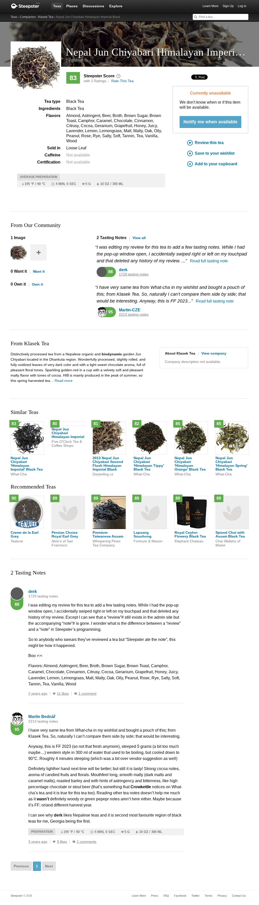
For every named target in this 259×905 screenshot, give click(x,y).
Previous (21, 866)
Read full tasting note (209, 261)
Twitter (195, 895)
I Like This (54, 693)
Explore (115, 6)
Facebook (180, 895)
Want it (39, 271)
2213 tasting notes (133, 314)
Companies (28, 17)
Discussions (93, 6)
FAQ (166, 895)
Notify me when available (210, 121)
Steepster (28, 6)
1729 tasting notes (133, 274)
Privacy (222, 895)
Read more (64, 381)
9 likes (62, 842)
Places (72, 6)
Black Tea (75, 101)
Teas (57, 6)
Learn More (211, 6)
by (78, 60)
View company (213, 353)
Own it (37, 284)
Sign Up (228, 6)
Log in (242, 6)
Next (49, 866)
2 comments (86, 842)
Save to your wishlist (214, 153)
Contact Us (239, 895)
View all (139, 238)
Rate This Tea (122, 81)
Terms (208, 895)
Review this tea (209, 143)
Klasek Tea (45, 17)
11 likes (63, 693)
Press (154, 895)
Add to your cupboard (216, 164)
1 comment (87, 693)
